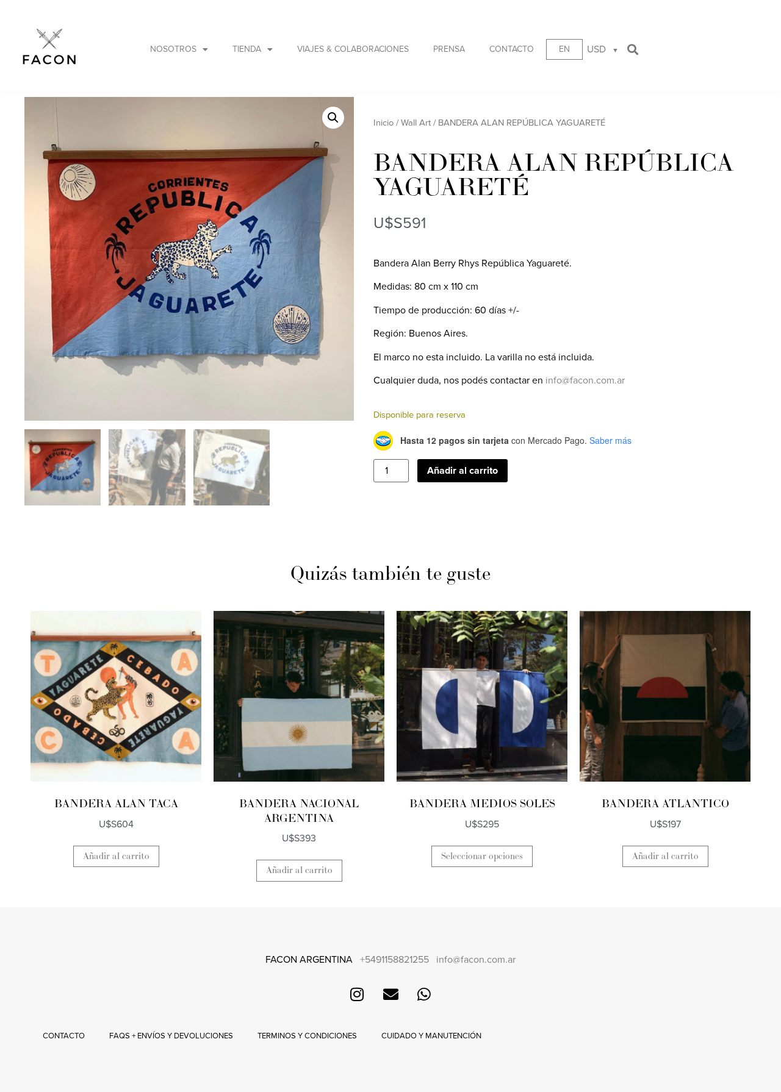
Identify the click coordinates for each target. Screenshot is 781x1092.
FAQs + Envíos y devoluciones (171, 1036)
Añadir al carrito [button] (116, 856)
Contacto (511, 49)
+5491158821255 (394, 960)
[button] (633, 49)
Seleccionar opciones (482, 856)
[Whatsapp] (424, 994)
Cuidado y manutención (431, 1036)
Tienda (246, 49)
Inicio (383, 123)
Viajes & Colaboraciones (353, 49)
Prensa (449, 49)
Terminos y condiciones (307, 1036)
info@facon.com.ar (585, 380)
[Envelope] (390, 994)
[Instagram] (357, 994)
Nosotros (173, 49)
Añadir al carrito (462, 471)
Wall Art (416, 123)
